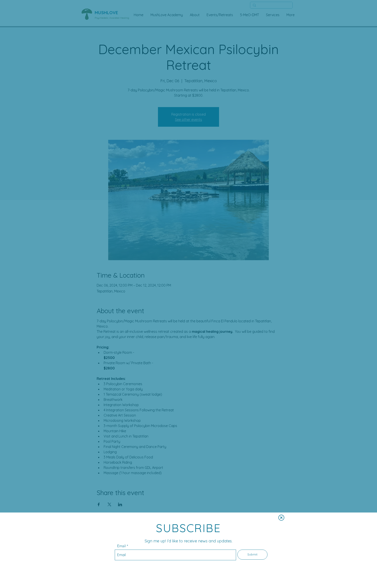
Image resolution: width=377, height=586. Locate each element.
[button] (281, 517)
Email (121, 546)
